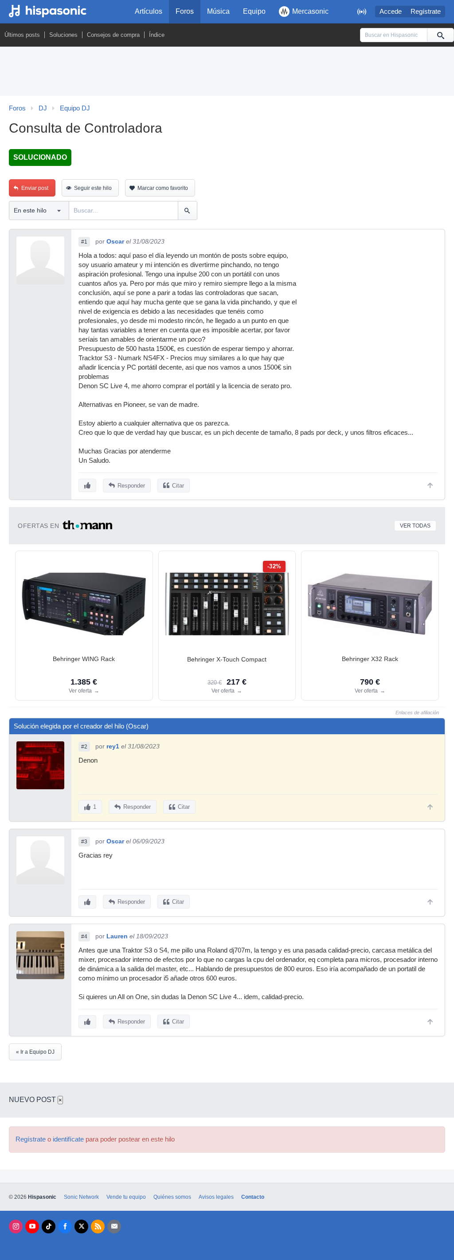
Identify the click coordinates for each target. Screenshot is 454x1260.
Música (218, 11)
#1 (84, 242)
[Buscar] (440, 35)
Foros (185, 11)
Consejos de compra (113, 35)
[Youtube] (32, 1226)
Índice (156, 35)
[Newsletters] (114, 1226)
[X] (81, 1226)
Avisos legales (216, 1197)
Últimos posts (22, 35)
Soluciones (63, 35)
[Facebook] (65, 1226)
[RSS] (98, 1226)
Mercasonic (310, 11)
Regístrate (426, 11)
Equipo (254, 11)
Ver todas (415, 526)
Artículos (148, 11)
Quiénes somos (172, 1197)
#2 (84, 747)
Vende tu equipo (126, 1197)
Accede (391, 11)
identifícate (68, 1139)
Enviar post (34, 188)
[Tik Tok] (48, 1226)
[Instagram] (16, 1226)
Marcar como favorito (162, 188)
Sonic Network (81, 1197)
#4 (84, 936)
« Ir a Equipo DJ (35, 1052)
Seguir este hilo (93, 188)
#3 (84, 842)
